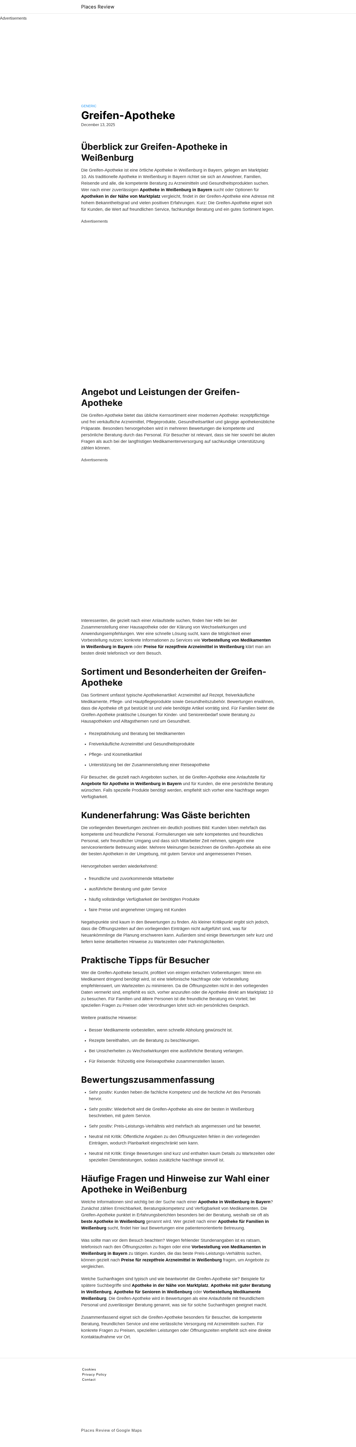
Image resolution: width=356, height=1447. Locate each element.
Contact (89, 1379)
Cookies (89, 1369)
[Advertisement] (178, 57)
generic (88, 106)
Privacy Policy (94, 1374)
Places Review (97, 6)
